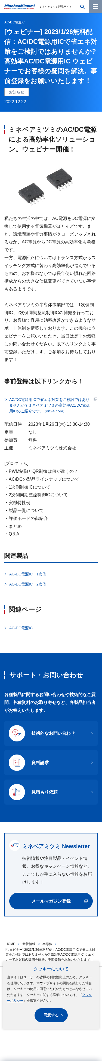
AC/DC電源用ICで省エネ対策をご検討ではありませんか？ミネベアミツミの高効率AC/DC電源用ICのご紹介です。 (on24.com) (49, 405)
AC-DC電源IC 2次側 (27, 584)
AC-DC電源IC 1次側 (27, 574)
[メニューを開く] (95, 6)
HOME (10, 944)
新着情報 (28, 944)
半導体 (47, 944)
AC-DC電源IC (14, 22)
